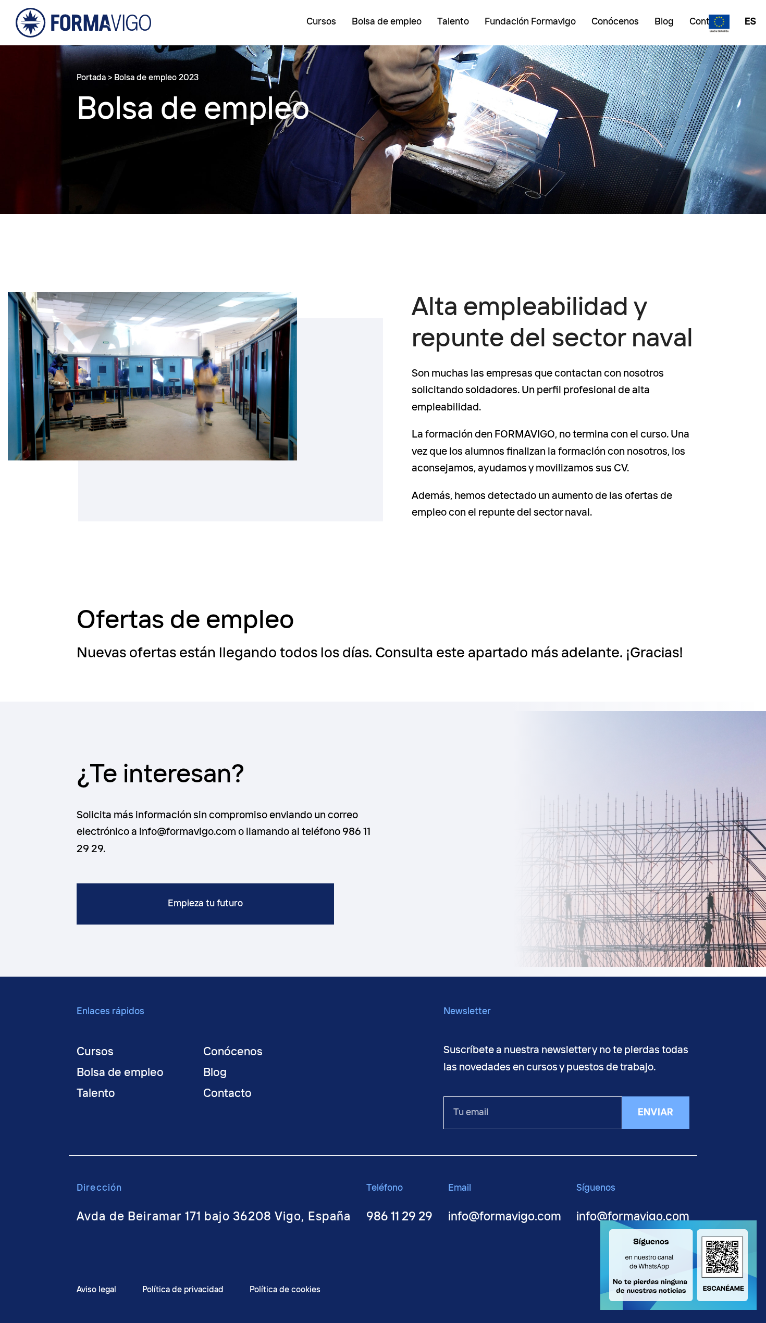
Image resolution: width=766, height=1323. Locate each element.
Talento (96, 1094)
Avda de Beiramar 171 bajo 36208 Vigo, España (214, 1217)
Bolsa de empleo (120, 1073)
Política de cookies (285, 1290)
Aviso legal (96, 1290)
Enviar (656, 1112)
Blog (215, 1073)
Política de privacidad (183, 1290)
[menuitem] (747, 23)
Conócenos (233, 1052)
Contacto (227, 1094)
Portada (91, 78)
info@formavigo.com (504, 1217)
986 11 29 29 (399, 1217)
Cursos (95, 1052)
